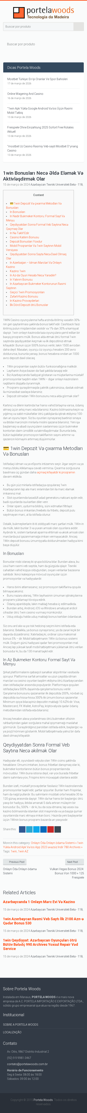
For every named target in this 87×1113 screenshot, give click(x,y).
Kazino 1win (17, 271)
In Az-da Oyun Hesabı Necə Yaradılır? (33, 275)
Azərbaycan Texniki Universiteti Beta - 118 (57, 184)
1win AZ (23, 851)
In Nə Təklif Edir (19, 233)
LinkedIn (36, 829)
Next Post (72, 861)
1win (14, 851)
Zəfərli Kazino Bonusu (24, 296)
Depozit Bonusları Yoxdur (26, 241)
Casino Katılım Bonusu (24, 237)
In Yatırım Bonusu (21, 279)
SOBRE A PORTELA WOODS (20, 1024)
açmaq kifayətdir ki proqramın (56, 472)
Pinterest (50, 829)
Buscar (79, 26)
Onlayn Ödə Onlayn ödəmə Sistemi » (54, 843)
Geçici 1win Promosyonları (27, 292)
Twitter (29, 829)
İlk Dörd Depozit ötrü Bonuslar (29, 305)
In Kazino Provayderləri (24, 300)
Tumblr (57, 829)
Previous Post (16, 861)
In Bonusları (17, 212)
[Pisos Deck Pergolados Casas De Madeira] (43, 13)
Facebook (22, 829)
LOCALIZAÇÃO (12, 1032)
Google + (43, 829)
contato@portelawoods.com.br (27, 1064)
